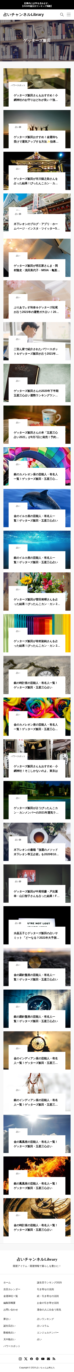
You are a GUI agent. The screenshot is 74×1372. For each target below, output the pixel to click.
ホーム (7, 1282)
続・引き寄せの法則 (48, 1296)
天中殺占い (9, 1339)
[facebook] (31, 1358)
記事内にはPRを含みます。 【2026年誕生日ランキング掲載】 (37, 4)
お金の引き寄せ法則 (48, 1302)
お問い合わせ (10, 1309)
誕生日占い (9, 1325)
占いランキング (45, 1319)
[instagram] (20, 1358)
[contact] (48, 1358)
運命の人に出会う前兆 (49, 1309)
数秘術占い (9, 1332)
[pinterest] (37, 1358)
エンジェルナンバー (48, 1332)
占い (39, 1339)
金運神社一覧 (10, 1296)
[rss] (53, 1358)
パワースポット (11, 1346)
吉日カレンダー (11, 1289)
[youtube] (42, 1358)
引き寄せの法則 (45, 1289)
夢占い (7, 1319)
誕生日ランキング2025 (49, 1282)
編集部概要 (9, 1302)
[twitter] (25, 1358)
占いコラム (43, 1325)
